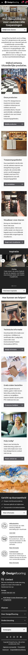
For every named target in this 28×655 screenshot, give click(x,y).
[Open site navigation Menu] (2, 2)
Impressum (5, 649)
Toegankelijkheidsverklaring (18, 649)
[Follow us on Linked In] (7, 637)
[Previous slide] (3, 261)
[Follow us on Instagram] (14, 637)
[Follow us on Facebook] (10, 637)
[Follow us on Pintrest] (17, 637)
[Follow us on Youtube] (21, 637)
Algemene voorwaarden (9, 647)
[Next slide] (25, 261)
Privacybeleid (21, 647)
